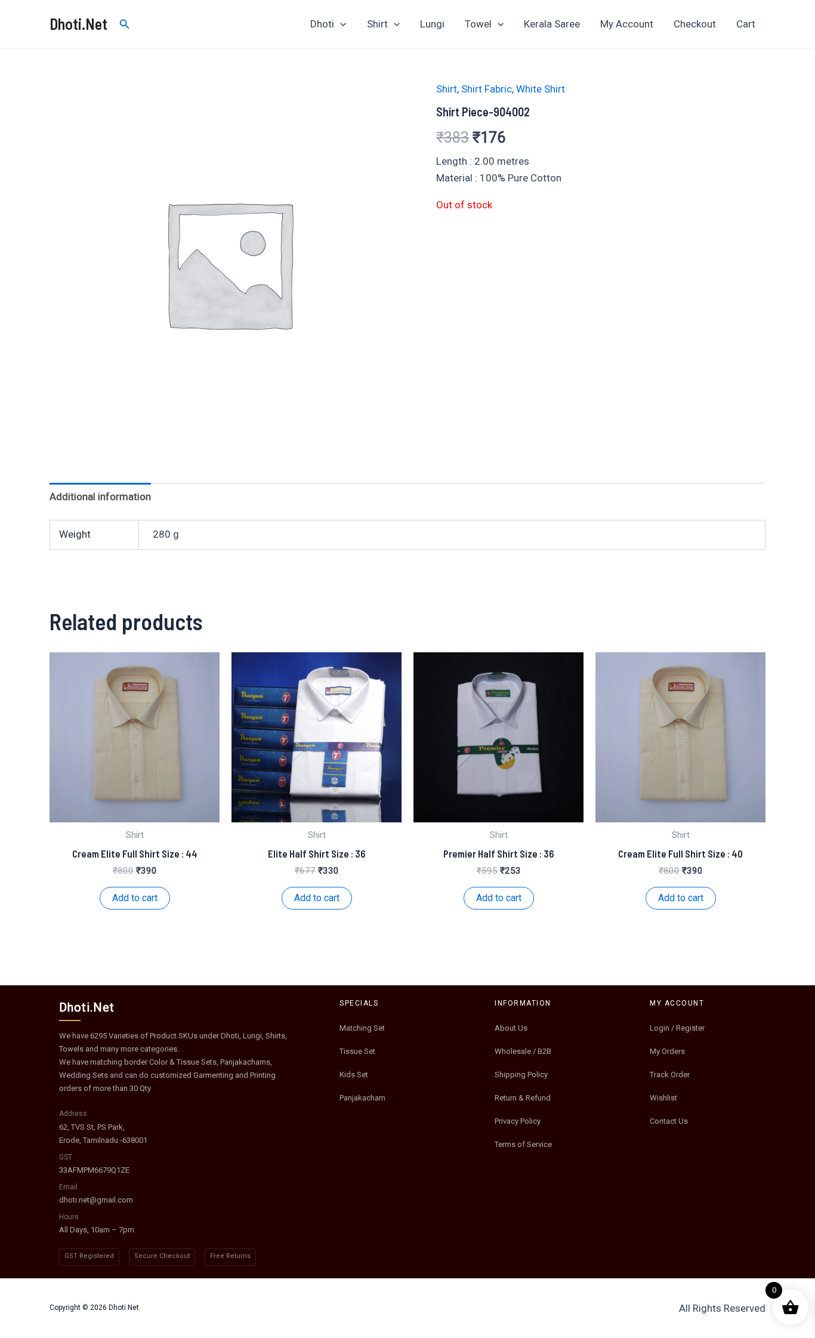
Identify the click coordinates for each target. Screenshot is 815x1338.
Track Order (670, 1074)
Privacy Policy (518, 1121)
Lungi (432, 24)
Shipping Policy (521, 1074)
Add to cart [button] (135, 898)
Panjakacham (362, 1097)
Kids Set (353, 1074)
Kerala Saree (552, 24)
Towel (478, 24)
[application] (340, 24)
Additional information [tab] (100, 496)
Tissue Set (357, 1051)
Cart (745, 24)
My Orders (667, 1051)
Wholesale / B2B (523, 1051)
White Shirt (540, 89)
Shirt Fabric (486, 89)
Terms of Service (523, 1144)
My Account (626, 24)
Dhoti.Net (78, 23)
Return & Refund (523, 1097)
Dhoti (322, 24)
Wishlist (663, 1097)
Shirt (377, 24)
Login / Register (677, 1027)
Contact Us (669, 1121)
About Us (511, 1027)
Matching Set (362, 1027)
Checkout (695, 24)
